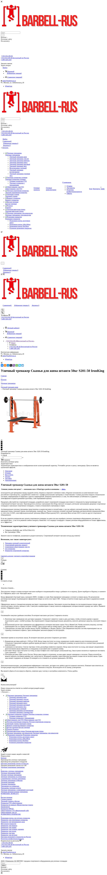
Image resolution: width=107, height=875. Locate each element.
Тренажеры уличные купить (11, 788)
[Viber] (14, 365)
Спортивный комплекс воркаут (16, 545)
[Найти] (2, 35)
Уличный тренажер (8, 782)
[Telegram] (22, 365)
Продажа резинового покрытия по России (16, 837)
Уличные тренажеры (8, 784)
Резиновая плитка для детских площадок (15, 818)
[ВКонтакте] (2, 365)
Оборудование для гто (9, 812)
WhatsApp (8, 86)
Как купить (9, 475)
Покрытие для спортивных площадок (14, 820)
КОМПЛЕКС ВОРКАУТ (10, 794)
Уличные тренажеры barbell (10, 773)
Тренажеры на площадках (10, 786)
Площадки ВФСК (7, 809)
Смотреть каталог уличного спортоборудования (18, 556)
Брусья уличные (6, 797)
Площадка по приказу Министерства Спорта (17, 805)
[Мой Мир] (8, 365)
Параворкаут (5, 807)
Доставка (8, 478)
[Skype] (19, 365)
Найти (3, 865)
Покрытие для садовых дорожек (12, 829)
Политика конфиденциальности (12, 839)
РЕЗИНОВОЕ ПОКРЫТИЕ (11, 814)
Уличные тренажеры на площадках (13, 777)
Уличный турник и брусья (10, 801)
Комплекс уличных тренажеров (12, 771)
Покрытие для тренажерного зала (13, 822)
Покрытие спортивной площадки (17, 550)
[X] (11, 365)
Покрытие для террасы (9, 825)
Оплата (7, 476)
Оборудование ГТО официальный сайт (15, 810)
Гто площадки (10, 549)
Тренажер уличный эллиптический (17, 543)
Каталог (4, 758)
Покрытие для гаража (8, 827)
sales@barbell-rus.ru (9, 81)
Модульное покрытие (8, 824)
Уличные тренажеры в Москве (12, 780)
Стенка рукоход (6, 799)
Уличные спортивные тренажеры (13, 767)
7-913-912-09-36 (7, 56)
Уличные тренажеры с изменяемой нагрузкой (17, 790)
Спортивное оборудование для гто (17, 547)
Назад (13, 343)
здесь (63, 489)
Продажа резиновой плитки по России (15, 763)
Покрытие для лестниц (9, 835)
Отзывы (8, 473)
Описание (8, 471)
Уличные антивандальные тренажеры (14, 792)
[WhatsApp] (16, 365)
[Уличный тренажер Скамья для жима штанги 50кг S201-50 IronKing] (24, 436)
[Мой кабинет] (2, 266)
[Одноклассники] (5, 365)
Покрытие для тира (8, 833)
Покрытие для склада (8, 831)
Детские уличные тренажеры (11, 775)
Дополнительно (10, 480)
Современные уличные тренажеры (13, 778)
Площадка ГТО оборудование (11, 803)
